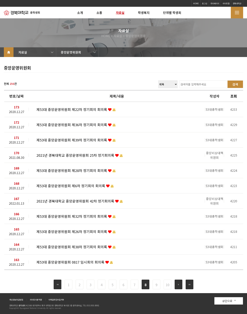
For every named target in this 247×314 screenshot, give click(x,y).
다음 (178, 284)
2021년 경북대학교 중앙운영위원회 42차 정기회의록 (75, 200)
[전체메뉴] (237, 12)
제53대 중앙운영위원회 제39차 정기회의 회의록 (72, 139)
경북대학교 (237, 3)
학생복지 (144, 12)
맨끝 (189, 284)
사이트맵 (225, 3)
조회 (233, 96)
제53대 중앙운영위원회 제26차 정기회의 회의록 (72, 231)
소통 (99, 12)
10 (167, 284)
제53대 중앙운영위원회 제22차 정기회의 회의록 (72, 109)
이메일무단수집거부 (56, 300)
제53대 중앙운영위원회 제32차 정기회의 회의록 (72, 216)
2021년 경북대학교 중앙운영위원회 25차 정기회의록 (75, 155)
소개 (80, 12)
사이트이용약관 (36, 300)
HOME (196, 3)
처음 (57, 284)
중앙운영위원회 (71, 52)
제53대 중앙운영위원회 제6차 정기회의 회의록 (71, 185)
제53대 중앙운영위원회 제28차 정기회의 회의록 (72, 170)
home (9, 52)
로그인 (204, 3)
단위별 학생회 (172, 12)
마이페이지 (215, 3)
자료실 (120, 12)
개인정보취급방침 (16, 300)
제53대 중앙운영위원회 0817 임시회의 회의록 (70, 262)
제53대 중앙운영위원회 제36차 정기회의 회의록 (72, 124)
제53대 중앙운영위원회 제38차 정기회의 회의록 (72, 246)
